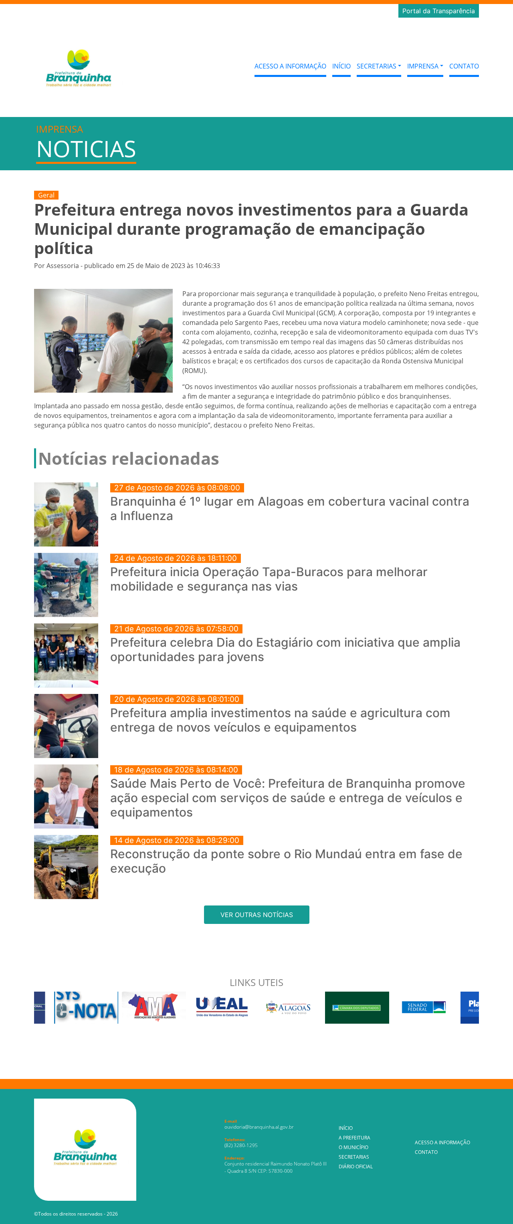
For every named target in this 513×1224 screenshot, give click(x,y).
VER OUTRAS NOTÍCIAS (256, 915)
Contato (464, 66)
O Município (353, 1147)
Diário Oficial (356, 1166)
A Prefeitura (354, 1137)
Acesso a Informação (290, 66)
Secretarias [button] (376, 66)
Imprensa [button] (422, 66)
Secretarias (354, 1156)
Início (341, 66)
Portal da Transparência (438, 11)
